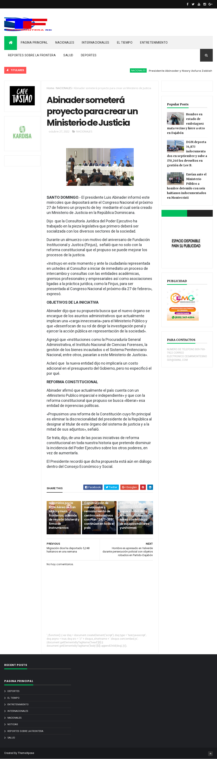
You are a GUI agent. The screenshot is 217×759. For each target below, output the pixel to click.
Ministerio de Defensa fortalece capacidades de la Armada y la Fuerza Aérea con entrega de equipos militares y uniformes (134, 515)
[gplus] (210, 4)
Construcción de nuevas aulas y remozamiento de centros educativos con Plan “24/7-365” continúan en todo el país (99, 515)
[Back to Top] (210, 753)
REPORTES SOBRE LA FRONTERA (32, 55)
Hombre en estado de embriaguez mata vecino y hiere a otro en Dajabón (186, 124)
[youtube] (199, 4)
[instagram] (204, 4)
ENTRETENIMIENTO (154, 42)
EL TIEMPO (125, 42)
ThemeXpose (26, 753)
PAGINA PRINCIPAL (34, 42)
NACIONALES (64, 42)
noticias (12, 724)
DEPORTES (89, 55)
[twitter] (193, 4)
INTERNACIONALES (95, 42)
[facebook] (187, 4)
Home (50, 88)
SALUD (68, 55)
